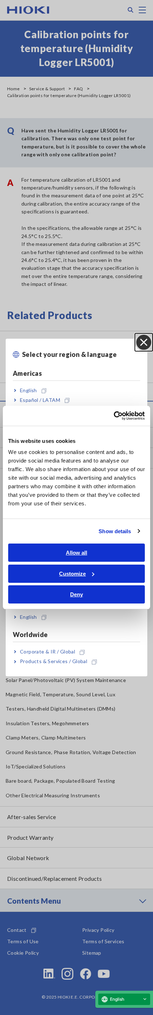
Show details (115, 531)
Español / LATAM (40, 400)
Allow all (76, 553)
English (28, 390)
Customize (72, 574)
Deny (76, 594)
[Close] (144, 342)
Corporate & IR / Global (47, 651)
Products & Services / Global (53, 661)
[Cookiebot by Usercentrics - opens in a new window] (114, 415)
